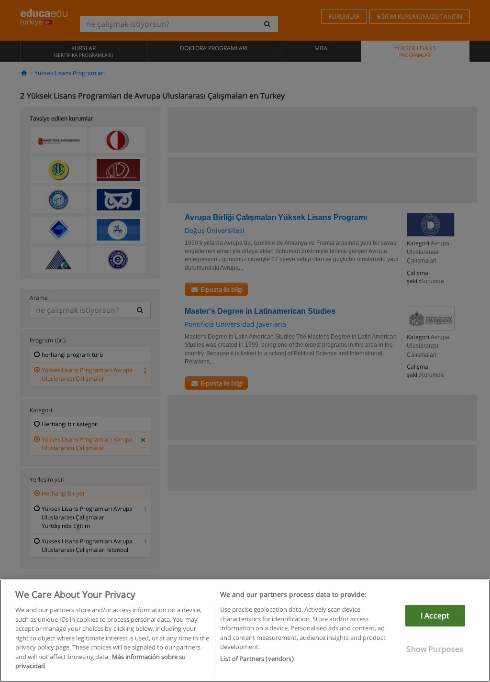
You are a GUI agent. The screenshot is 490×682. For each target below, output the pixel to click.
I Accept (435, 615)
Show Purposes (434, 649)
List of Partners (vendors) (256, 658)
